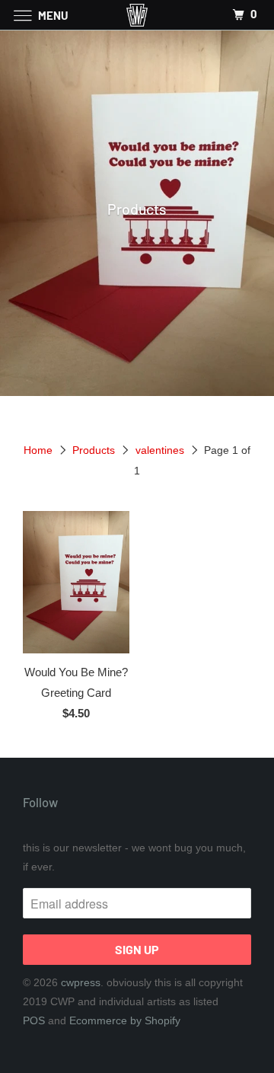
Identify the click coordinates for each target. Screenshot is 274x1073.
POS (34, 1020)
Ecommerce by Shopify (124, 1020)
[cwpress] (137, 15)
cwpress (80, 982)
